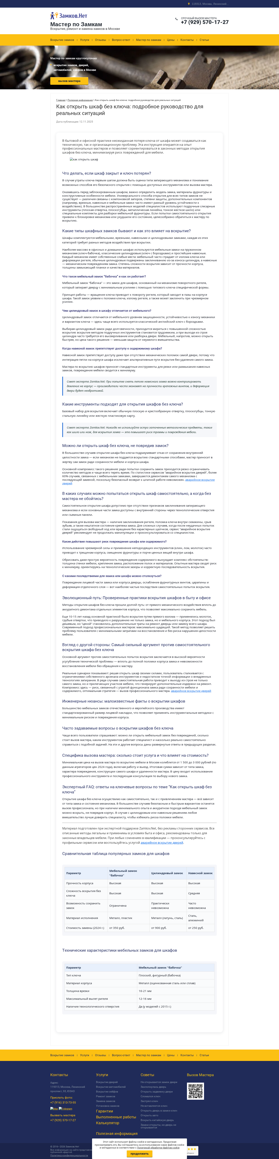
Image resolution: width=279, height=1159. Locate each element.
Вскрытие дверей (107, 1082)
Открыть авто (149, 1115)
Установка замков (107, 1105)
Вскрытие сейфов (107, 1091)
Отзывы (100, 40)
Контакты (187, 40)
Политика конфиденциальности (69, 1155)
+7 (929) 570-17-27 (205, 22)
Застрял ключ (149, 1101)
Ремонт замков (105, 1096)
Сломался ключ (150, 1096)
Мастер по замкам (148, 40)
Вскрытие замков (62, 40)
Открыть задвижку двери (157, 1091)
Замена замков (105, 1101)
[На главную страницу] (68, 19)
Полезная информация (117, 1133)
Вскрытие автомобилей (111, 1086)
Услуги (84, 40)
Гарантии (104, 1111)
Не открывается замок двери (159, 1082)
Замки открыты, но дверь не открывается (158, 1126)
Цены (171, 40)
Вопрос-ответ (121, 40)
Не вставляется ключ (154, 1105)
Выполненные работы (116, 1117)
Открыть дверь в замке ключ (159, 1110)
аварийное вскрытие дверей (191, 691)
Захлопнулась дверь (153, 1086)
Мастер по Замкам (76, 24)
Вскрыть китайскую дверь (157, 1120)
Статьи (204, 40)
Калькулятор (107, 1123)
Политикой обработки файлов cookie (158, 1147)
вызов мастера (69, 81)
